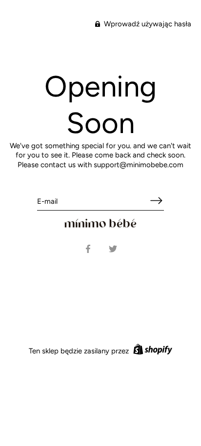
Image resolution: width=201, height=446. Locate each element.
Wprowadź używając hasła (146, 23)
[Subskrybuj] (156, 200)
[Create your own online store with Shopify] (151, 351)
